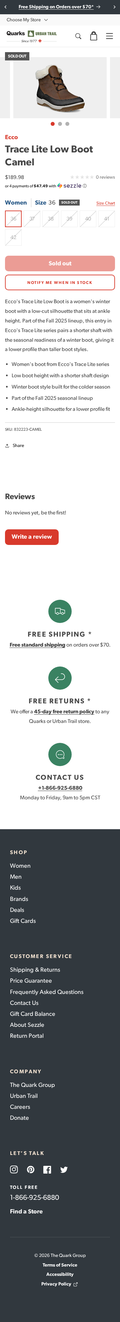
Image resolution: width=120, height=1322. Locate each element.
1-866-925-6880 (34, 1197)
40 (90, 221)
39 (72, 221)
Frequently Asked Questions (46, 992)
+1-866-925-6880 (60, 788)
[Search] (78, 36)
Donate (19, 1117)
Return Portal (27, 1035)
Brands (19, 899)
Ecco (11, 137)
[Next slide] (114, 7)
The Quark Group (32, 1085)
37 (34, 221)
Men (16, 876)
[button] (94, 36)
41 (109, 221)
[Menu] (109, 36)
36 (16, 221)
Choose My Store (24, 20)
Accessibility (60, 1274)
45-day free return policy (64, 711)
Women (20, 865)
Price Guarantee (31, 980)
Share (18, 445)
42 (16, 240)
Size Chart (105, 203)
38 (53, 221)
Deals (17, 910)
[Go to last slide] (6, 7)
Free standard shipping (37, 645)
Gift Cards (23, 921)
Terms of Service (60, 1265)
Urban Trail (24, 1096)
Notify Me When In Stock (60, 282)
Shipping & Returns (35, 969)
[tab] (53, 124)
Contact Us (24, 1003)
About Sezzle (27, 1024)
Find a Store (26, 1211)
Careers (20, 1106)
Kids (15, 887)
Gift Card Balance (32, 1013)
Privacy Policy (56, 1284)
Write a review (32, 536)
